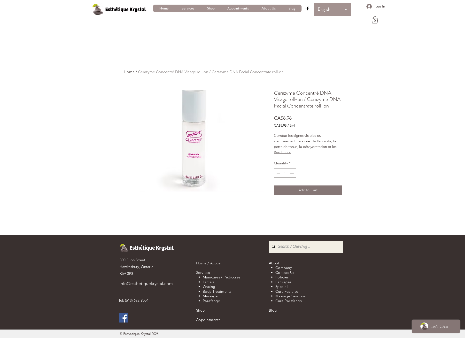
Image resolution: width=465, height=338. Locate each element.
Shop (200, 310)
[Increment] (292, 173)
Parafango (211, 301)
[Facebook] (307, 8)
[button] (188, 8)
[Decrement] (278, 173)
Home (129, 71)
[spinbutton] (285, 173)
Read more (282, 152)
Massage (210, 296)
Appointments (208, 319)
